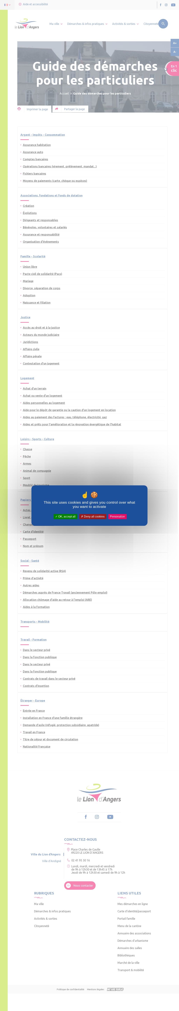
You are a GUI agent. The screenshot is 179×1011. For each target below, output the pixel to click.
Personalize (117, 516)
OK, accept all (67, 516)
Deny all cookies (94, 516)
